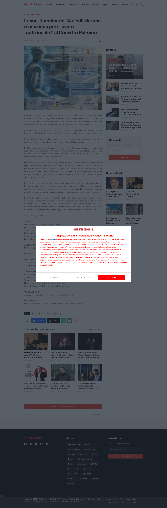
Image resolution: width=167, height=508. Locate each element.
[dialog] (83, 254)
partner (53, 239)
